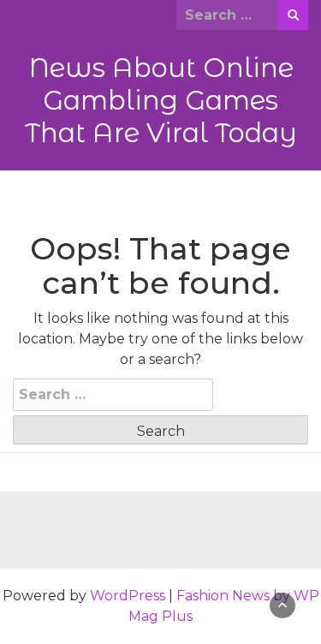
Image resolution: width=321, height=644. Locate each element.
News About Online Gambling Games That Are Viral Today (161, 100)
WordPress (127, 595)
